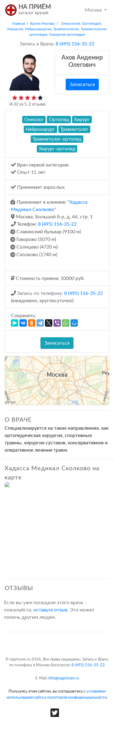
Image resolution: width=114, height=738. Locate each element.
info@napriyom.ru (63, 678)
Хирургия (15, 29)
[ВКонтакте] (23, 323)
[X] (48, 323)
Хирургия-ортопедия (67, 34)
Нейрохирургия (38, 29)
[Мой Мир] (74, 323)
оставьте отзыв (50, 609)
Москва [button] (94, 10)
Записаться (82, 84)
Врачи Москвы (42, 23)
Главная (18, 23)
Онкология (70, 23)
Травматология (66, 29)
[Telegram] (40, 323)
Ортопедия (91, 23)
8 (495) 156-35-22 (57, 224)
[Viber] (57, 323)
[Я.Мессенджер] (14, 323)
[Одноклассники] (31, 323)
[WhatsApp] (65, 323)
